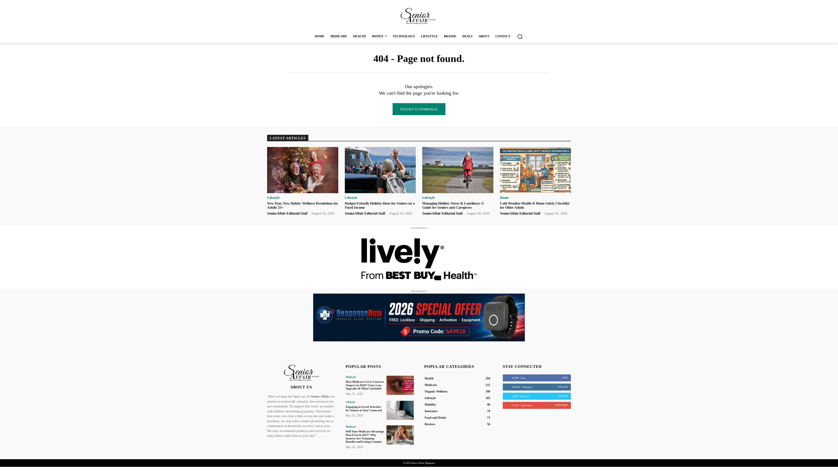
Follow (563, 387)
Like (565, 377)
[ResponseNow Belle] (419, 317)
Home (504, 198)
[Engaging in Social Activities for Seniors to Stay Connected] (400, 410)
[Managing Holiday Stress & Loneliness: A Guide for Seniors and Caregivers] (457, 170)
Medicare (351, 377)
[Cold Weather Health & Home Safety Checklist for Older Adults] (535, 170)
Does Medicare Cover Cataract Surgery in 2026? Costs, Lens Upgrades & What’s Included (365, 385)
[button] (519, 36)
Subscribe (561, 405)
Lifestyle (273, 198)
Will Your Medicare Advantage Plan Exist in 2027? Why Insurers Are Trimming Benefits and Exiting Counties (365, 436)
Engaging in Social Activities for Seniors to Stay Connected (364, 408)
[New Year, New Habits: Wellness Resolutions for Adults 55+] (302, 170)
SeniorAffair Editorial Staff (287, 213)
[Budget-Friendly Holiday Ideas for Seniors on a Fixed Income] (380, 170)
